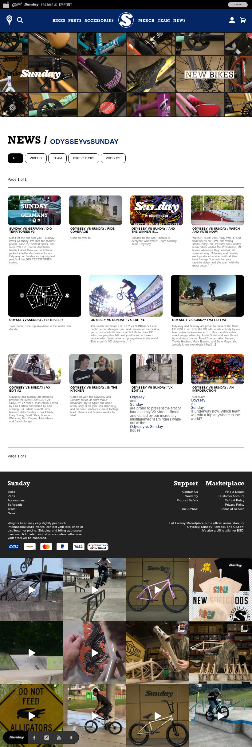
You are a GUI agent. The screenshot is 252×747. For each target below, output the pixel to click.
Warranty (191, 496)
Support (238, 4)
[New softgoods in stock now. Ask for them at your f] (220, 589)
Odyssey (137, 397)
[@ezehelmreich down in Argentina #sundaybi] (31, 589)
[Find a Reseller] (9, 20)
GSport (238, 526)
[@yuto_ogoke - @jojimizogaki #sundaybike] (220, 715)
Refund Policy (234, 500)
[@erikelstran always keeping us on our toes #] (31, 652)
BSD (240, 530)
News (179, 20)
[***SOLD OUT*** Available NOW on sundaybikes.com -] (94, 652)
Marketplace (225, 483)
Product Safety (187, 500)
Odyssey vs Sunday (146, 427)
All (15, 158)
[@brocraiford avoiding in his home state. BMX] (31, 715)
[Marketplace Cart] (243, 20)
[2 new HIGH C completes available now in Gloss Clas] (157, 589)
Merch (146, 20)
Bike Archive (189, 509)
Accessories (99, 20)
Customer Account (231, 496)
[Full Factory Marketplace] (6, 3)
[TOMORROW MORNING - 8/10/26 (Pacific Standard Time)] (157, 652)
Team (164, 20)
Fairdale (219, 526)
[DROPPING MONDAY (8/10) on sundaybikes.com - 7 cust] (220, 652)
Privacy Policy (234, 504)
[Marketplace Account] (232, 20)
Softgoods (15, 504)
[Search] (20, 20)
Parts (74, 20)
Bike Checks (83, 158)
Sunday (136, 404)
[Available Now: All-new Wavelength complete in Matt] (157, 715)
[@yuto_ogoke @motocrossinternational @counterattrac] (94, 589)
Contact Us (190, 491)
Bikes (59, 20)
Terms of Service (232, 509)
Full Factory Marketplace (186, 523)
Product (113, 158)
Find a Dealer (234, 491)
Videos (36, 158)
